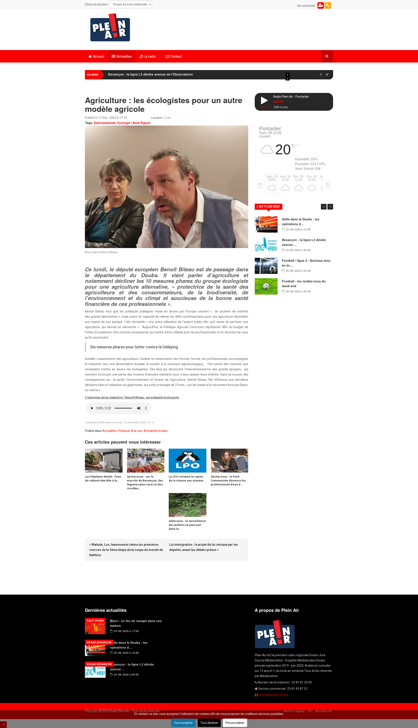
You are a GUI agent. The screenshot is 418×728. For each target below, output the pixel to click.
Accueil (98, 56)
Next (330, 207)
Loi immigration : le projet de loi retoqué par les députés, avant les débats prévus (203, 547)
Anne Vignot (141, 123)
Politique (124, 431)
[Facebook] (320, 74)
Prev (324, 207)
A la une (136, 431)
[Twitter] (327, 74)
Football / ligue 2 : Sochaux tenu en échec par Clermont (151, 74)
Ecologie (124, 123)
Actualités (109, 431)
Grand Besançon (99, 642)
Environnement (105, 123)
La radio (150, 56)
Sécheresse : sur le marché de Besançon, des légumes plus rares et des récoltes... (145, 482)
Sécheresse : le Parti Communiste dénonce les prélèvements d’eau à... (228, 480)
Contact (176, 56)
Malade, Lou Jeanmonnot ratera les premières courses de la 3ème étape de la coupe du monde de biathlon (126, 550)
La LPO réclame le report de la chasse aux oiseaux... (187, 478)
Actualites (124, 56)
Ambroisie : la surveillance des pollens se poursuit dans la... (187, 524)
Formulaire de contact (273, 695)
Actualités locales (155, 431)
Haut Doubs (95, 620)
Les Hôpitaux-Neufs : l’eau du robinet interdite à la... (103, 478)
